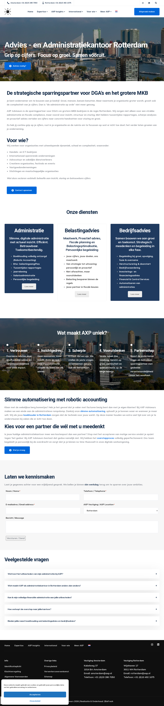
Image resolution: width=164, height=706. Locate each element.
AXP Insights (57, 11)
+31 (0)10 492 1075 (144, 677)
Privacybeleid (35, 701)
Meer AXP (105, 11)
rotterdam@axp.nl (140, 673)
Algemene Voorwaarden (16, 676)
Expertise (41, 11)
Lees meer (29, 286)
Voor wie (91, 11)
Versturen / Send (16, 538)
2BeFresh (108, 701)
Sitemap (48, 676)
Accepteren (34, 694)
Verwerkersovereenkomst (56, 671)
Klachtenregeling (12, 671)
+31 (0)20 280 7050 (105, 677)
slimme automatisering (92, 411)
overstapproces (105, 438)
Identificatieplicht (12, 666)
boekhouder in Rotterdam (37, 415)
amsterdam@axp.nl (101, 673)
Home (30, 11)
